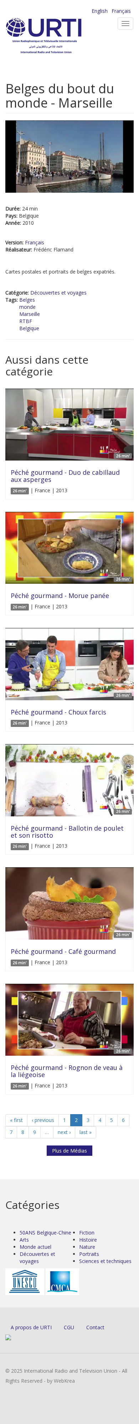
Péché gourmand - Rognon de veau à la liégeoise (67, 1071)
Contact (95, 1327)
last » (85, 1132)
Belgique (29, 328)
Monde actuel (35, 1246)
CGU (69, 1327)
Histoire (88, 1239)
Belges (27, 299)
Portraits (89, 1254)
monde (27, 306)
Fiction (86, 1232)
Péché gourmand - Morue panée (60, 595)
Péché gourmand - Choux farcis (58, 712)
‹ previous (43, 1120)
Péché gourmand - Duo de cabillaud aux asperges (65, 476)
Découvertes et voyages (58, 292)
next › (64, 1132)
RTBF (25, 321)
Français (121, 10)
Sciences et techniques (105, 1261)
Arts (24, 1239)
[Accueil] (55, 35)
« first (16, 1120)
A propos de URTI (31, 1327)
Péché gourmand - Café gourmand (63, 951)
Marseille (29, 314)
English (100, 10)
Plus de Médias (69, 1150)
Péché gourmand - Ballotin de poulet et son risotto (67, 832)
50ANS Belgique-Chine (45, 1232)
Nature (87, 1246)
